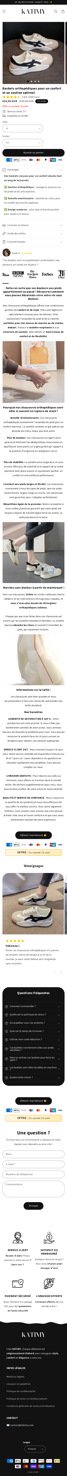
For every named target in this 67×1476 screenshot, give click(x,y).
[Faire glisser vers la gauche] (55, 972)
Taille (4, 122)
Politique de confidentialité (21, 1391)
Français (32, 1448)
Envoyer (33, 1205)
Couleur (6, 136)
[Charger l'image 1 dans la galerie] (28, 81)
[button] (4, 11)
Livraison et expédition (19, 1384)
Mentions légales (15, 1376)
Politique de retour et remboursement (27, 1398)
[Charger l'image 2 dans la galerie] (31, 81)
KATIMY (35, 1472)
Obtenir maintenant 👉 (33, 835)
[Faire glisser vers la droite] (61, 972)
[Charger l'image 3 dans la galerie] (35, 81)
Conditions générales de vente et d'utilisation (31, 1406)
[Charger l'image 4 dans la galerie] (39, 81)
